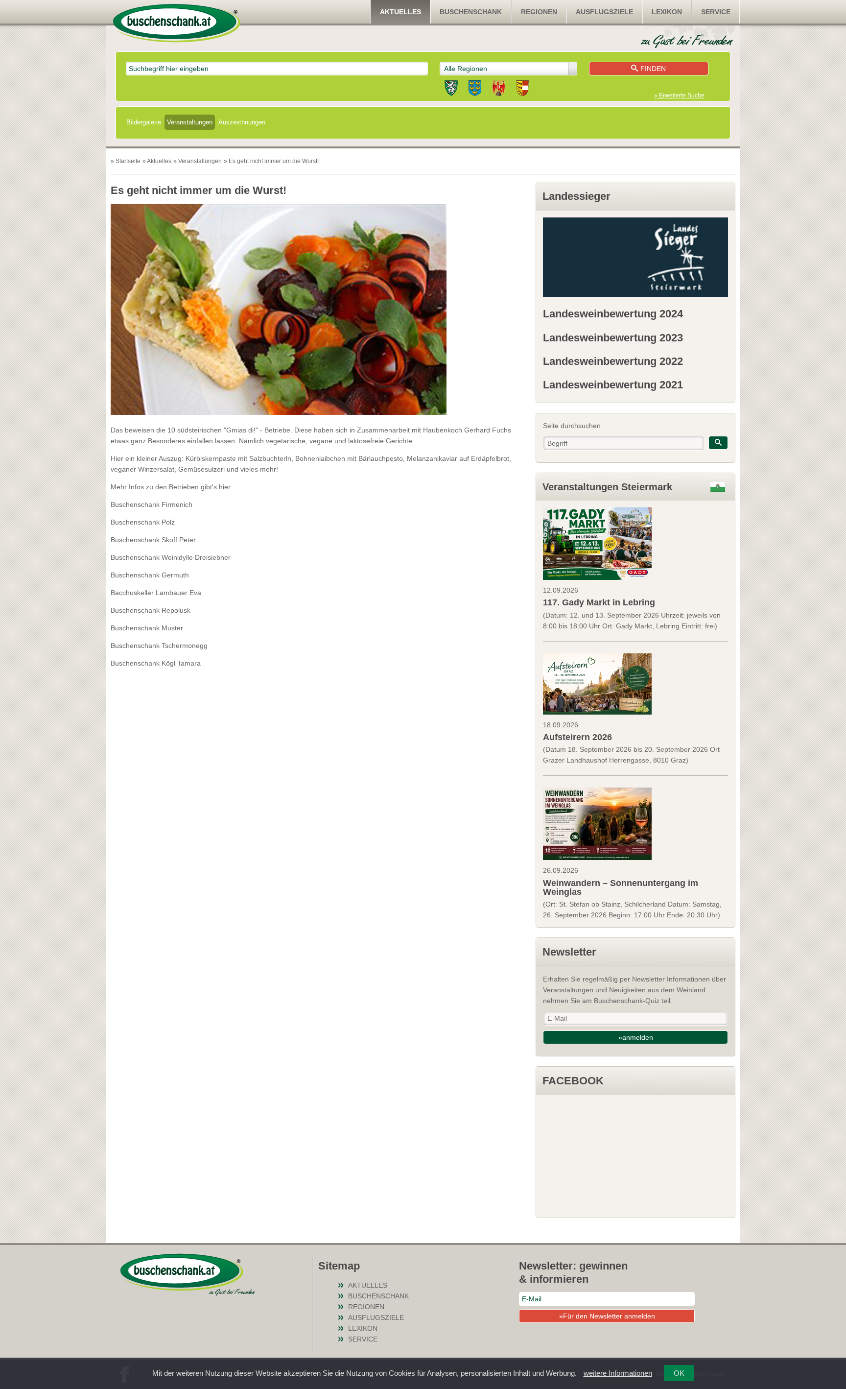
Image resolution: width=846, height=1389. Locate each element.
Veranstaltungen (189, 122)
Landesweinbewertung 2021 (613, 385)
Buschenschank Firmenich (151, 504)
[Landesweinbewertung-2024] (635, 257)
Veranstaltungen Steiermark (607, 486)
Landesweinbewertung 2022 (613, 361)
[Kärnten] (522, 89)
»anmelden (635, 1037)
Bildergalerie (143, 122)
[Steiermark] (451, 89)
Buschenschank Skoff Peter (153, 540)
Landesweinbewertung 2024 (613, 314)
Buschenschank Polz (143, 522)
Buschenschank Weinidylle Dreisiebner (171, 557)
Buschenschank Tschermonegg (159, 645)
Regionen (539, 12)
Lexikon (667, 12)
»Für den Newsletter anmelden (607, 1316)
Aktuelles (400, 12)
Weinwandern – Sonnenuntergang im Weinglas (620, 887)
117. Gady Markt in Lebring (599, 602)
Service (715, 12)
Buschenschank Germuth (150, 575)
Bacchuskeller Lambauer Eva (156, 593)
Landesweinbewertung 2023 (613, 338)
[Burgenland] (498, 89)
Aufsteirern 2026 (577, 737)
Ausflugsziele (604, 12)
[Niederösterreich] (475, 89)
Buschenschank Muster (147, 628)
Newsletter (569, 952)
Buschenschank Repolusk (150, 610)
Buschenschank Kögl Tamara (156, 663)
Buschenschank (471, 12)
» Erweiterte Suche (679, 95)
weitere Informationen (618, 1373)
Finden (653, 68)
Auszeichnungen (241, 122)
